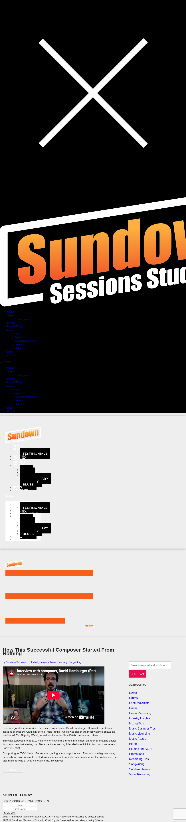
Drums (133, 698)
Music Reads (137, 738)
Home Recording (140, 713)
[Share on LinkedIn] (110, 771)
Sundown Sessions (16, 662)
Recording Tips (139, 759)
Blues (28, 484)
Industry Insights (40, 662)
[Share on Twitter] (104, 771)
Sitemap (99, 816)
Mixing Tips (136, 723)
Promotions (136, 753)
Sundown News (139, 769)
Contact (20, 490)
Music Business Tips (142, 728)
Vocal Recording (140, 774)
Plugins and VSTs (140, 748)
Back (13, 769)
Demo (133, 692)
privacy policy (86, 816)
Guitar (133, 708)
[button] (23, 496)
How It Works (26, 513)
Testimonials (35, 453)
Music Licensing (58, 662)
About (19, 449)
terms (75, 816)
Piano (133, 743)
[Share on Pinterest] (117, 771)
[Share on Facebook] (98, 771)
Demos (19, 516)
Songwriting (75, 662)
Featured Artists (139, 703)
